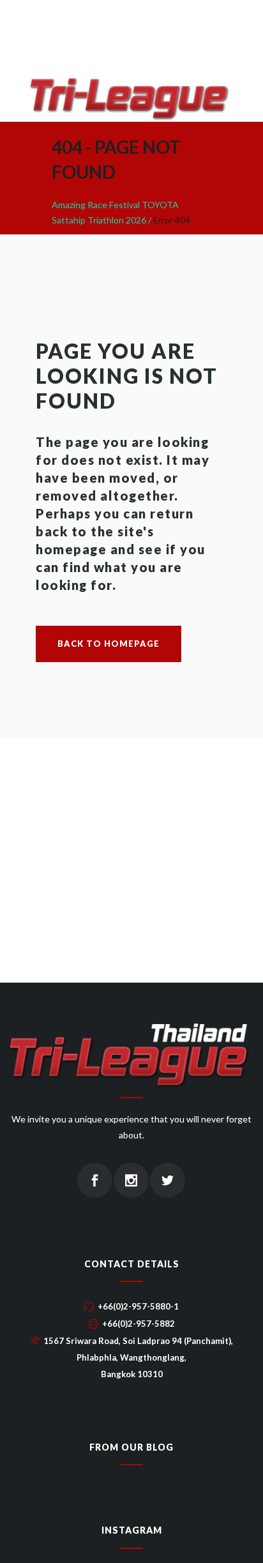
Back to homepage (108, 643)
